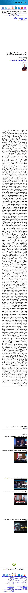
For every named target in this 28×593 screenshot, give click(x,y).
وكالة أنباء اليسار (11, 580)
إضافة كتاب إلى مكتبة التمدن (8, 591)
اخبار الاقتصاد (11, 586)
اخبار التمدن (11, 588)
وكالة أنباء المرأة (11, 578)
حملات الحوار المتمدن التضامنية (21, 589)
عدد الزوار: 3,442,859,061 (22, 586)
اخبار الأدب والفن (11, 579)
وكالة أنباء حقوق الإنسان (9, 583)
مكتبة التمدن (24, 584)
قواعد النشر (25, 581)
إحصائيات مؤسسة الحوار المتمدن (21, 580)
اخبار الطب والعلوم (10, 587)
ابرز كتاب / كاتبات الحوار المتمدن (21, 582)
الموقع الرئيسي (22, 19)
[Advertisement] (14, 35)
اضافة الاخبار (25, 588)
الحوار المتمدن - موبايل (20, 18)
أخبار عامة (12, 577)
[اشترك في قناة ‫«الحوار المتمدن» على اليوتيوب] (14, 15)
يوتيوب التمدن (24, 583)
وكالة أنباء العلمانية (10, 581)
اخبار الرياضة (11, 584)
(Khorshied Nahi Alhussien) (18, 60)
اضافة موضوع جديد (23, 587)
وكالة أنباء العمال (11, 582)
